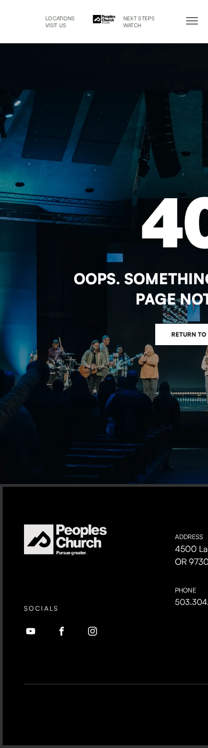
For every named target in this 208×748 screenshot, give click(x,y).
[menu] (192, 21)
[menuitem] (60, 18)
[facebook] (62, 633)
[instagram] (93, 633)
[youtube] (31, 633)
